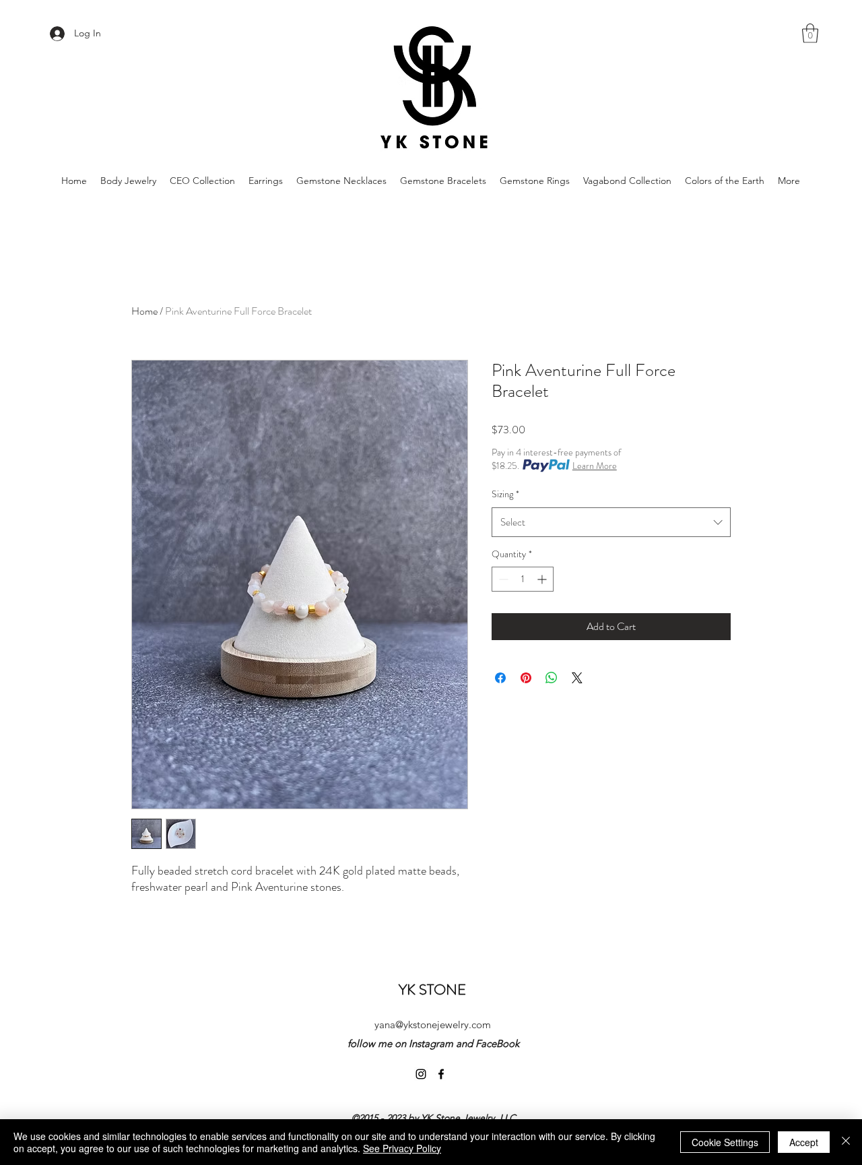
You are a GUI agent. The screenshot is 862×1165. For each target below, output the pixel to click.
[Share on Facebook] (500, 678)
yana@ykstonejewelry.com (432, 1024)
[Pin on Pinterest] (526, 678)
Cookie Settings (725, 1142)
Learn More (594, 465)
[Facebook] (441, 1074)
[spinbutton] (522, 579)
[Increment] (543, 579)
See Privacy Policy (402, 1148)
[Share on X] (577, 678)
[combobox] (611, 522)
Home (144, 311)
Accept (803, 1142)
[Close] (846, 1142)
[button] (810, 33)
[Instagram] (421, 1074)
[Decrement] (502, 579)
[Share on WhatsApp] (551, 678)
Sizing (505, 494)
